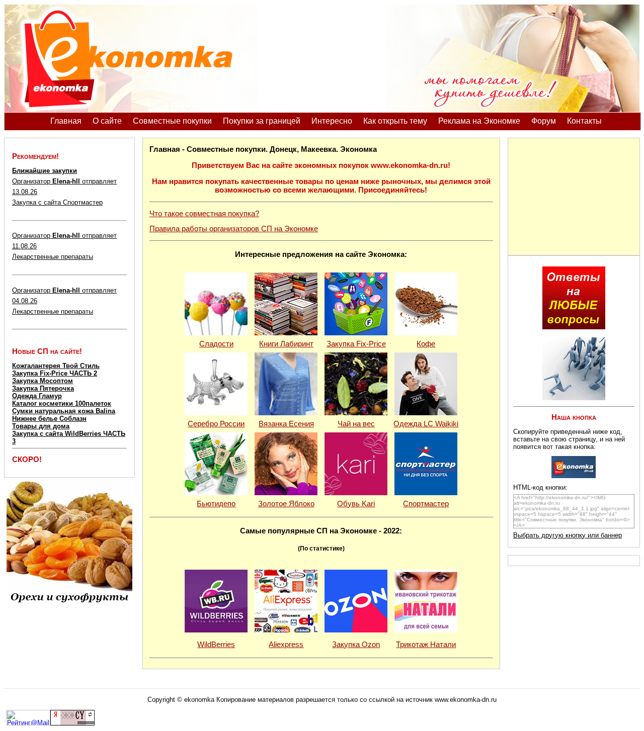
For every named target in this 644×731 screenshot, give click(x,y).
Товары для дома (40, 426)
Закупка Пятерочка (43, 388)
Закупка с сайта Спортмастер (57, 202)
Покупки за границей (261, 121)
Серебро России (216, 424)
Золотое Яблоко (286, 504)
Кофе (426, 344)
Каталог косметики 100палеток (61, 403)
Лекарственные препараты (52, 256)
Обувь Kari (356, 504)
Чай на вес (356, 424)
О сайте (107, 121)
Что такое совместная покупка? (204, 214)
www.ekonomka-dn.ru (466, 699)
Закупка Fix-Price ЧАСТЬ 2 (54, 373)
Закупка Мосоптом (42, 381)
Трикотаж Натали (426, 645)
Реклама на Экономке (479, 121)
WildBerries (216, 645)
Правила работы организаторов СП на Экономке (233, 229)
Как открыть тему (395, 121)
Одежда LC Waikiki (425, 424)
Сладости (216, 344)
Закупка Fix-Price (356, 344)
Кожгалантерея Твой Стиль (56, 366)
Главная (66, 121)
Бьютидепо (216, 504)
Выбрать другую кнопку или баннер (567, 535)
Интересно (331, 121)
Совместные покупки (172, 121)
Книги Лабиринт (286, 344)
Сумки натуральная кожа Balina (63, 411)
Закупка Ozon (356, 645)
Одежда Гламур (37, 396)
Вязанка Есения (286, 424)
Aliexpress (286, 645)
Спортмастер (426, 504)
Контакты (584, 121)
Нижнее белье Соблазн (49, 418)
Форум (543, 121)
